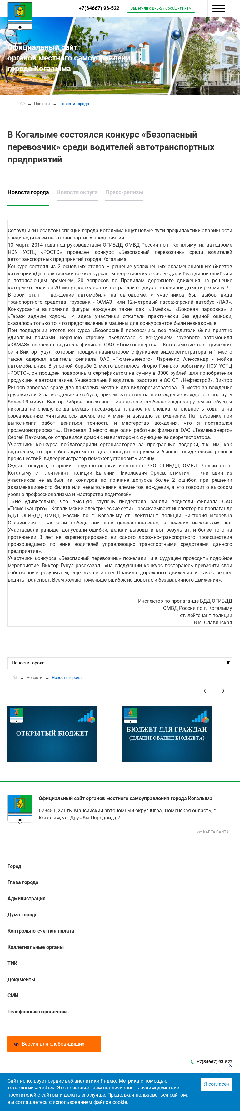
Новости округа (77, 192)
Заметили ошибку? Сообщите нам (161, 8)
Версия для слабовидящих (53, 1044)
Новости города (28, 192)
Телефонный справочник (37, 1012)
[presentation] (204, 690)
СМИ (13, 995)
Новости (42, 103)
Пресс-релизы (124, 192)
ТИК (12, 963)
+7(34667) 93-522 (99, 8)
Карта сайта (216, 832)
